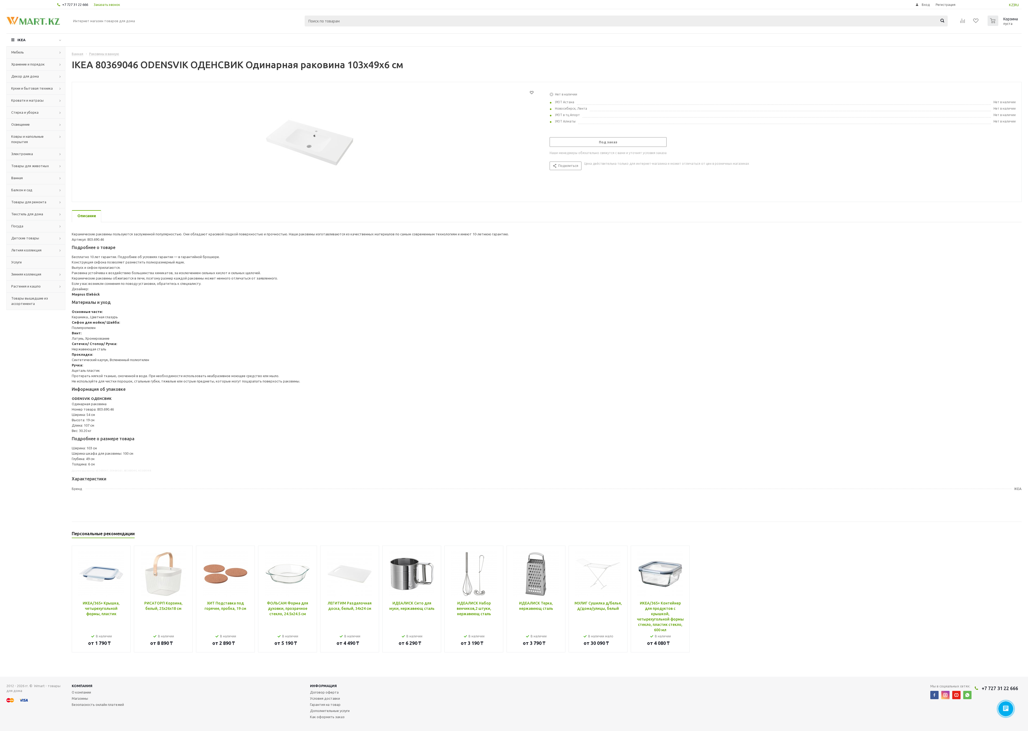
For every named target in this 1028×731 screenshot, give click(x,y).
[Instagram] (945, 695)
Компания (82, 686)
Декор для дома (25, 76)
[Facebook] (934, 695)
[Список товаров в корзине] (1003, 24)
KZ (1011, 5)
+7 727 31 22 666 (75, 4)
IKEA (21, 40)
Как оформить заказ (327, 717)
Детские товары (25, 238)
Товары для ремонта (28, 202)
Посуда (17, 226)
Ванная (17, 178)
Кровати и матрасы (27, 100)
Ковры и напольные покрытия (27, 139)
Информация (323, 686)
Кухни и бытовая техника (32, 88)
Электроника (22, 154)
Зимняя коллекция (26, 274)
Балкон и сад (21, 190)
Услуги (16, 262)
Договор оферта (324, 692)
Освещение (20, 124)
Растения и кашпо (26, 286)
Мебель (17, 52)
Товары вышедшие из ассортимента (29, 300)
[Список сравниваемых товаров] (962, 22)
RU (1016, 5)
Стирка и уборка (25, 112)
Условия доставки (325, 698)
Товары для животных (30, 166)
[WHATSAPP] (967, 695)
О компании (81, 692)
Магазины (80, 698)
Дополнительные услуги (330, 711)
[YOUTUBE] (956, 695)
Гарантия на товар (325, 704)
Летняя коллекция (26, 250)
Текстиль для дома (27, 214)
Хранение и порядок (28, 64)
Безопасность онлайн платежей (98, 704)
